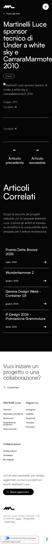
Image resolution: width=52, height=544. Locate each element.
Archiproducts (10, 451)
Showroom (8, 418)
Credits (18, 519)
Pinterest (30, 427)
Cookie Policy (9, 522)
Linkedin (30, 414)
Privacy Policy (29, 519)
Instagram (30, 409)
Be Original (8, 459)
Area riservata (9, 429)
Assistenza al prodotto (9, 423)
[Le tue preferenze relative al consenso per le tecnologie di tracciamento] (47, 539)
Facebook (30, 418)
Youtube (30, 422)
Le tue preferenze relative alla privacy (22, 538)
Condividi (8, 107)
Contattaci (13, 387)
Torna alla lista (13, 13)
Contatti (7, 409)
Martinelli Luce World (13, 414)
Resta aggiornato (19, 491)
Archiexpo (8, 455)
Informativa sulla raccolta (11, 542)
